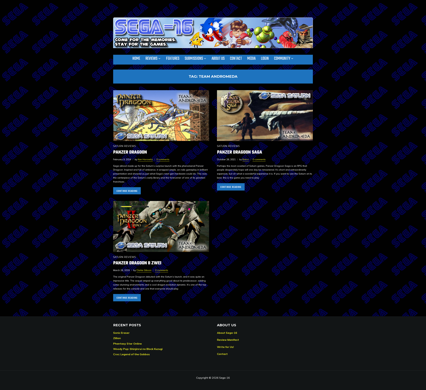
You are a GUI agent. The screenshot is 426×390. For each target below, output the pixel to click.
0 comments (162, 159)
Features (172, 58)
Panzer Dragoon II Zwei (137, 263)
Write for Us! (225, 347)
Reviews (151, 58)
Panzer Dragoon (130, 152)
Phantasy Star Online (127, 343)
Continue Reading (126, 191)
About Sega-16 (227, 332)
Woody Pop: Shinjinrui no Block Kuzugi (138, 349)
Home (136, 58)
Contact (236, 58)
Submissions (194, 58)
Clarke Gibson (143, 270)
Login (265, 58)
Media (251, 58)
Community (282, 58)
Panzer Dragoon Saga (239, 152)
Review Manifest (228, 339)
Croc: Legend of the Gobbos (131, 354)
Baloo (245, 159)
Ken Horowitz (145, 159)
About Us (218, 58)
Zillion (117, 338)
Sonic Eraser (121, 332)
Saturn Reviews (124, 146)
